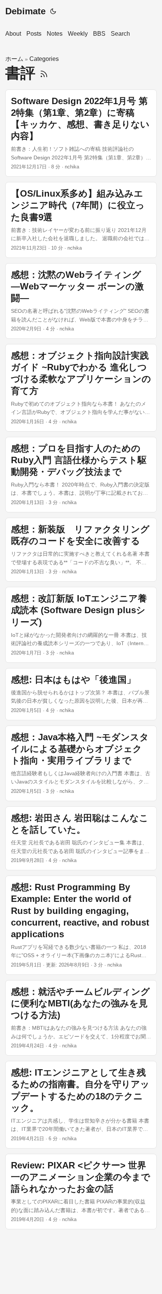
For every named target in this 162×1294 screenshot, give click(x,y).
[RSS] (44, 73)
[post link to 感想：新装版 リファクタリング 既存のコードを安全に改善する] (81, 549)
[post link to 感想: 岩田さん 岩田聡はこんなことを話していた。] (81, 838)
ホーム (14, 59)
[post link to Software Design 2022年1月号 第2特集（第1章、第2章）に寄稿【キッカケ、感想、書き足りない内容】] (81, 133)
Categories (44, 59)
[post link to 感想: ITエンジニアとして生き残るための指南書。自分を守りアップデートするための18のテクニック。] (81, 1104)
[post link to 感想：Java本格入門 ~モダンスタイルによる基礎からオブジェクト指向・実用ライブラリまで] (81, 763)
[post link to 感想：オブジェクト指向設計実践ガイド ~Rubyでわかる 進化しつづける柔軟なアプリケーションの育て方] (81, 387)
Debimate (25, 11)
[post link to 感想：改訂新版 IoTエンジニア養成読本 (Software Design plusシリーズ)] (81, 624)
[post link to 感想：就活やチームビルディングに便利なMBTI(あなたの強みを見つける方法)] (81, 1017)
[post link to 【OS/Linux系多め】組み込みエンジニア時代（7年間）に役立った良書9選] (81, 219)
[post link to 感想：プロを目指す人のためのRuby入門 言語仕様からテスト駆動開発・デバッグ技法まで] (81, 474)
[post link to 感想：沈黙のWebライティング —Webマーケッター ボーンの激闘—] (81, 301)
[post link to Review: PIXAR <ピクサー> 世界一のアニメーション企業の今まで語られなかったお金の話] (81, 1191)
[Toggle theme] (53, 11)
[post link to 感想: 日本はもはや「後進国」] (81, 694)
